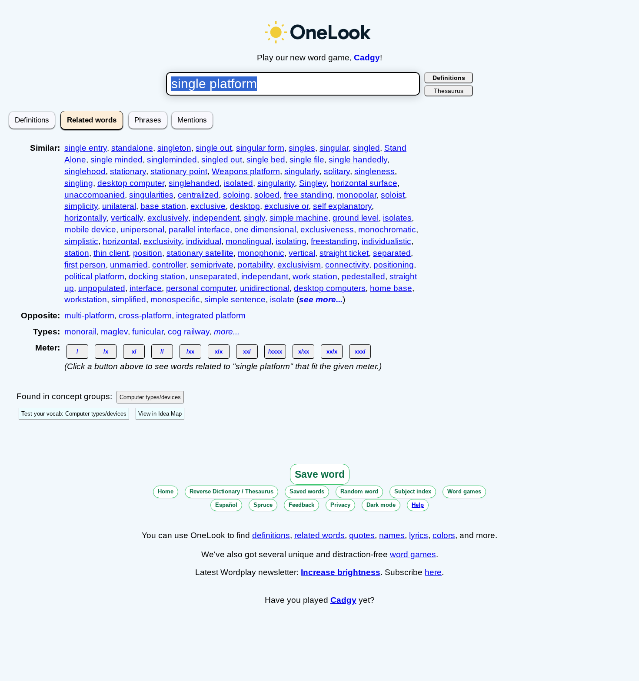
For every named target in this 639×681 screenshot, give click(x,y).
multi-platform (89, 315)
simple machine (299, 217)
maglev (114, 331)
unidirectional (265, 288)
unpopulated (101, 288)
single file (307, 159)
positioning (393, 264)
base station (163, 206)
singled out (221, 159)
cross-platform (145, 315)
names (392, 535)
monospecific (175, 299)
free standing (308, 194)
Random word (359, 491)
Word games (464, 491)
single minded (116, 159)
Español (226, 505)
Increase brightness (340, 572)
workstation (85, 299)
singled (366, 147)
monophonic (261, 253)
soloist (393, 194)
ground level (356, 217)
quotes (362, 535)
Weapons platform (246, 171)
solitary (337, 171)
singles (302, 147)
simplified (128, 299)
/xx (190, 351)
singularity (276, 183)
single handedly (358, 159)
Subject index (412, 491)
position (147, 253)
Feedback (301, 505)
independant (264, 276)
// (162, 351)
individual (203, 241)
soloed (267, 194)
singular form (260, 147)
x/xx (303, 351)
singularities (151, 194)
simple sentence (235, 299)
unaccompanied (94, 194)
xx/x (331, 351)
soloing (236, 194)
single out (214, 147)
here (433, 572)
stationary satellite (199, 253)
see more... (321, 299)
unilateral (119, 206)
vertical (302, 253)
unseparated (213, 276)
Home (165, 491)
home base (391, 288)
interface (146, 288)
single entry (85, 147)
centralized (198, 194)
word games (413, 554)
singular (334, 147)
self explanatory (342, 206)
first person (85, 264)
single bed (265, 159)
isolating (291, 241)
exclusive (208, 206)
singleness (374, 171)
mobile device (90, 229)
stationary (128, 171)
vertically (127, 217)
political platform (94, 276)
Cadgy (367, 57)
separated (392, 253)
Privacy (340, 505)
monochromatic (387, 229)
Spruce (263, 505)
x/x (219, 351)
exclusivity (162, 241)
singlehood (85, 171)
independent (216, 217)
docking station (157, 276)
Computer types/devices (150, 397)
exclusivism (299, 264)
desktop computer (130, 183)
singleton (174, 147)
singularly (302, 171)
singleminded (172, 159)
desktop (245, 206)
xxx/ (360, 351)
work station (315, 276)
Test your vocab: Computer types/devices (73, 413)
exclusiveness (327, 229)
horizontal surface (364, 183)
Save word (320, 474)
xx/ (247, 351)
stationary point (178, 171)
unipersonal (142, 229)
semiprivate (211, 264)
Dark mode (381, 505)
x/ (134, 351)
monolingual (248, 241)
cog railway (189, 331)
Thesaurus (448, 90)
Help (418, 505)
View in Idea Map (160, 413)
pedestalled (363, 276)
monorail (80, 331)
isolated (238, 183)
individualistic (386, 241)
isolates (397, 217)
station (76, 253)
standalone (132, 147)
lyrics (418, 535)
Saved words (307, 491)
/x (105, 351)
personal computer (201, 288)
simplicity (81, 206)
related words (319, 535)
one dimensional (265, 229)
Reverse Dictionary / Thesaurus (231, 491)
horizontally (85, 217)
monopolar (356, 194)
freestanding (334, 241)
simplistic (81, 241)
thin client (111, 253)
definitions (271, 535)
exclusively (167, 217)
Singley (312, 183)
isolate (282, 299)
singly (254, 217)
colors (444, 535)
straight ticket (344, 253)
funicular (147, 331)
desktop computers (330, 288)
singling (78, 183)
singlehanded (194, 183)
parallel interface (199, 229)
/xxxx (275, 351)
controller (169, 264)
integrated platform (211, 315)
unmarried (129, 264)
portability (255, 264)
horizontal (121, 241)
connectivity (347, 264)
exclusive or (286, 206)
